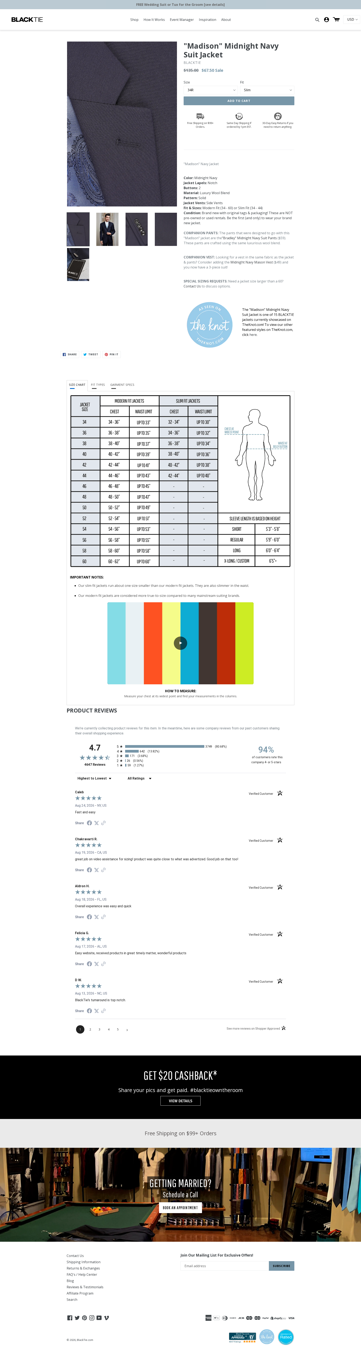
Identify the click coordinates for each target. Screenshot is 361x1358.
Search (72, 1299)
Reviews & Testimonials (85, 1287)
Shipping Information (83, 1262)
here (253, 334)
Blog (70, 1280)
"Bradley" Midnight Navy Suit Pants (249, 238)
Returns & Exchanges (83, 1268)
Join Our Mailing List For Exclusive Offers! (216, 1255)
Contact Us (192, 286)
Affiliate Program (80, 1293)
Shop (134, 19)
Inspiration (207, 19)
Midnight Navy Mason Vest (251, 262)
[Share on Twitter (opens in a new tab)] (96, 823)
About (226, 19)
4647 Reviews (99, 765)
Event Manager (182, 19)
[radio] (180, 746)
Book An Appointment (180, 1207)
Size (187, 82)
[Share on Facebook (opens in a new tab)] (89, 823)
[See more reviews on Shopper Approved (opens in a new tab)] (103, 823)
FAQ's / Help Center (82, 1274)
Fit (242, 82)
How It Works (154, 19)
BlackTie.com (85, 1340)
